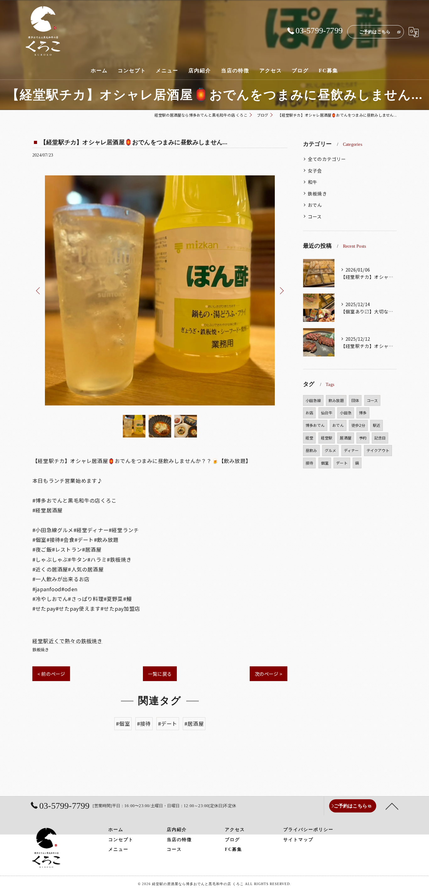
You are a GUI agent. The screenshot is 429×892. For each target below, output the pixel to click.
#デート (167, 723)
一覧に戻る (160, 673)
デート (342, 462)
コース (315, 216)
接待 (309, 462)
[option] (159, 290)
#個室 (123, 723)
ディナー (351, 450)
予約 (363, 437)
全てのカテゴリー (327, 159)
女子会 (315, 170)
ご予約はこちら (374, 32)
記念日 (380, 437)
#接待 (144, 723)
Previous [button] (38, 290)
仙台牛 (327, 412)
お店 (309, 412)
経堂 (309, 437)
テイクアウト (378, 450)
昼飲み (311, 450)
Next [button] (281, 290)
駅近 (376, 425)
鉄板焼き (40, 649)
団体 (355, 400)
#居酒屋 (194, 723)
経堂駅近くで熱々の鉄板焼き (67, 641)
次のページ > (268, 673)
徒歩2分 (358, 425)
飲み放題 (336, 400)
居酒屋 (345, 437)
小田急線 (313, 400)
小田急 (345, 412)
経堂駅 (327, 437)
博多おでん (315, 425)
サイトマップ (298, 839)
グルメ (330, 450)
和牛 (312, 182)
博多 (363, 412)
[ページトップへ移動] (392, 806)
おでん (315, 204)
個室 (325, 462)
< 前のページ (51, 673)
